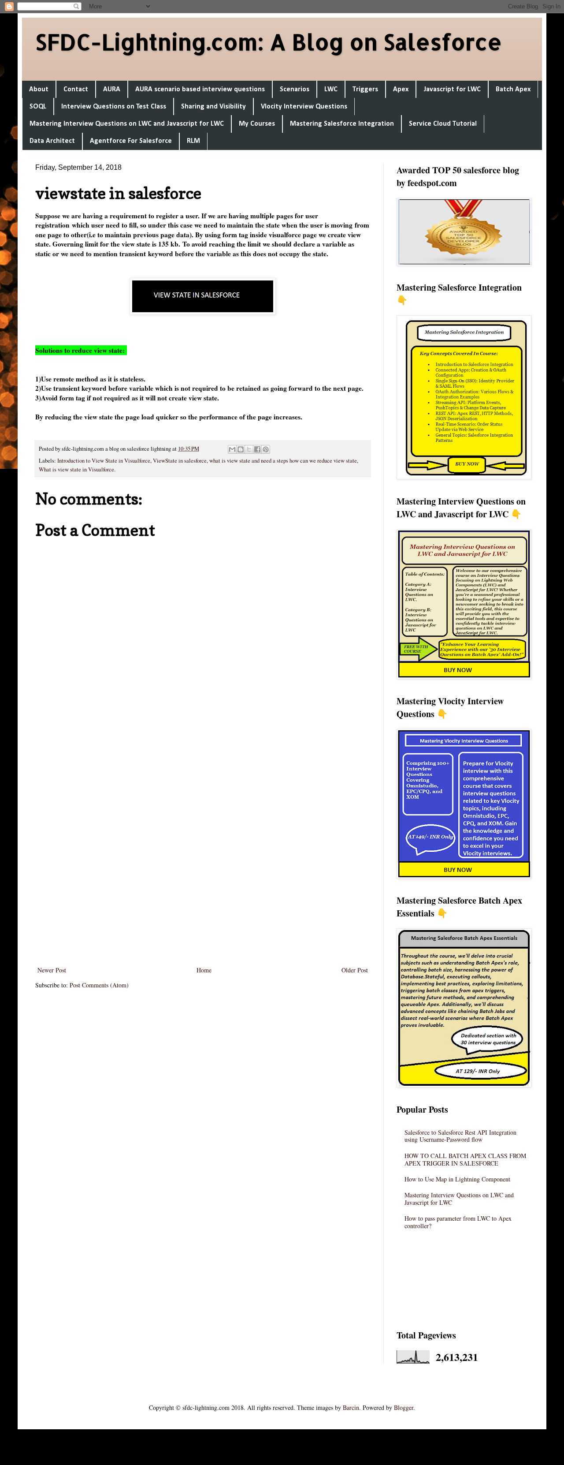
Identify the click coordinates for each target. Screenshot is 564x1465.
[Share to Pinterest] (265, 449)
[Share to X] (249, 449)
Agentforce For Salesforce (131, 141)
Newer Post (51, 970)
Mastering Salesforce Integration (342, 123)
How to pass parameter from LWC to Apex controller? (458, 1222)
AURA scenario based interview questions (200, 89)
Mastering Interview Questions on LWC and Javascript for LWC (127, 123)
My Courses (257, 123)
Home (204, 970)
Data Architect (52, 141)
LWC (331, 89)
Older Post (354, 970)
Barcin (351, 1407)
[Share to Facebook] (257, 449)
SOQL (38, 106)
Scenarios (294, 89)
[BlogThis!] (240, 449)
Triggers (365, 89)
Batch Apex (513, 89)
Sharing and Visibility (213, 106)
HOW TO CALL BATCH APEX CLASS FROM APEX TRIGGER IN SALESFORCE (465, 1159)
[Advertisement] (202, 847)
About (38, 89)
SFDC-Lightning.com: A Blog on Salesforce (268, 41)
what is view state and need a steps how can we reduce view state (283, 460)
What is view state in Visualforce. (77, 469)
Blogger (403, 1407)
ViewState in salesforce (180, 460)
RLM (193, 141)
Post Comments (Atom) (99, 985)
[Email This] (232, 449)
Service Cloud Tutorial (443, 123)
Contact (75, 89)
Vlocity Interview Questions (304, 106)
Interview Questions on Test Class (113, 106)
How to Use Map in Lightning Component (457, 1179)
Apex (400, 89)
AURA (111, 89)
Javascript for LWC (452, 89)
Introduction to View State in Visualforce (103, 460)
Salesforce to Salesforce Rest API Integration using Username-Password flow (460, 1136)
